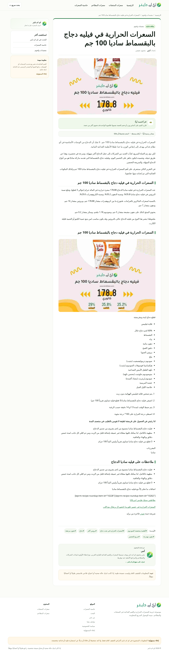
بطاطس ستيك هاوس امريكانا (142, 500)
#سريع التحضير (134, 536)
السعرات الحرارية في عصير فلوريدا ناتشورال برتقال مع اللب (129, 506)
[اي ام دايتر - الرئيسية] (150, 5)
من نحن (92, 617)
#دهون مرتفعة (70, 531)
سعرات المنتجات (116, 5)
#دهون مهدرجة (148, 536)
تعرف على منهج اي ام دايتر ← (135, 562)
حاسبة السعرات (81, 5)
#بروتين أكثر (92, 531)
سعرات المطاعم (98, 5)
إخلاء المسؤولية (41, 74)
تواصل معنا (91, 622)
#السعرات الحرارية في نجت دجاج (112, 531)
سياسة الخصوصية (88, 626)
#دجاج (81, 531)
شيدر (142, 513)
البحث (93, 613)
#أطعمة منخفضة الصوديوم (137, 531)
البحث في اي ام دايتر (38, 39)
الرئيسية (130, 5)
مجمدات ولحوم (147, 15)
